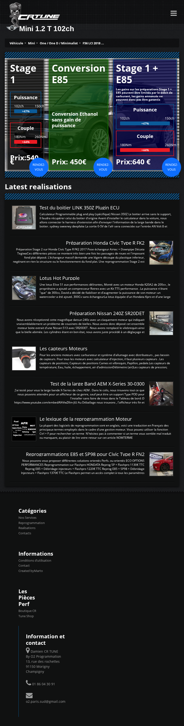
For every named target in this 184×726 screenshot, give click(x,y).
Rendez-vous (39, 167)
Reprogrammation (31, 523)
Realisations (26, 528)
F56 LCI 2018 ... (93, 43)
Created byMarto (30, 571)
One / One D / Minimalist (59, 43)
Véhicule (16, 43)
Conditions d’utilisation (34, 560)
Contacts (24, 533)
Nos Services (27, 517)
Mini (31, 43)
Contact (24, 565)
